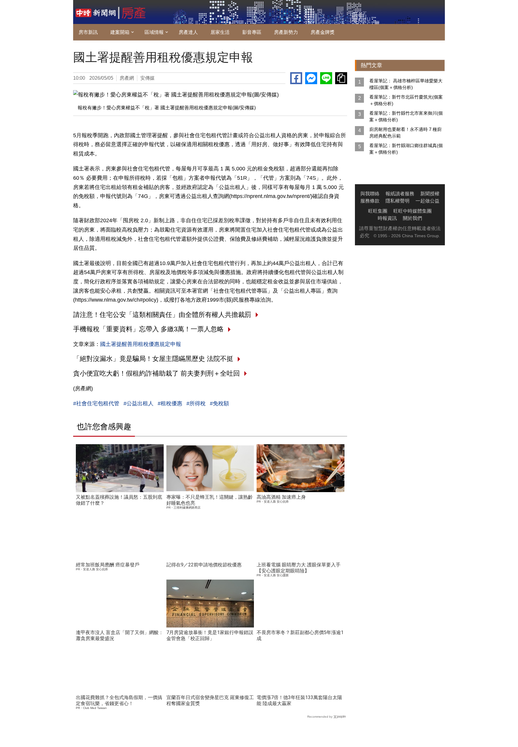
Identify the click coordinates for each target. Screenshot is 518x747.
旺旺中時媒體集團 (412, 211)
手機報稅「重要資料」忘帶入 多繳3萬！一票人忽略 (148, 329)
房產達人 (188, 32)
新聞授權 (429, 193)
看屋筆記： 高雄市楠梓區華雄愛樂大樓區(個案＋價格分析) (405, 84)
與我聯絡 (370, 193)
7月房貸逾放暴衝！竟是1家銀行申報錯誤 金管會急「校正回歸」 (209, 635)
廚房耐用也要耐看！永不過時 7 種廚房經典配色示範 (405, 132)
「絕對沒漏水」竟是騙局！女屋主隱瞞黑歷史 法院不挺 (153, 358)
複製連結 (341, 78)
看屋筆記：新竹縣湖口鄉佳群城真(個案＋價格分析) (406, 149)
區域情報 (154, 32)
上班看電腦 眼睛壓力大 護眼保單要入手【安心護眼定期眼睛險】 (299, 568)
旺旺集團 (377, 211)
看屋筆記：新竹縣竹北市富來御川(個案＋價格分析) (406, 116)
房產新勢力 (286, 32)
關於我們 (412, 218)
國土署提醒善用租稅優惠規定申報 (140, 344)
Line (326, 78)
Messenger (311, 78)
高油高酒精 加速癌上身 (281, 497)
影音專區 (251, 32)
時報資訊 (387, 218)
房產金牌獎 (323, 32)
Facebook (296, 78)
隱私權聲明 (397, 200)
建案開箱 (120, 32)
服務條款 (370, 200)
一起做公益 (427, 200)
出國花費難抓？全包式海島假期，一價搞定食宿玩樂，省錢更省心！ (119, 700)
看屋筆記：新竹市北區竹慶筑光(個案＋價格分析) (406, 100)
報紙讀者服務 (400, 193)
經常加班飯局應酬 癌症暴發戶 (107, 565)
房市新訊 (88, 32)
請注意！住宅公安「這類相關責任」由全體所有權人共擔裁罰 (162, 314)
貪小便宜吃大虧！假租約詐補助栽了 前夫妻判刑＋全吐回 (156, 373)
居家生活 (220, 32)
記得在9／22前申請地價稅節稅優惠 (204, 565)
